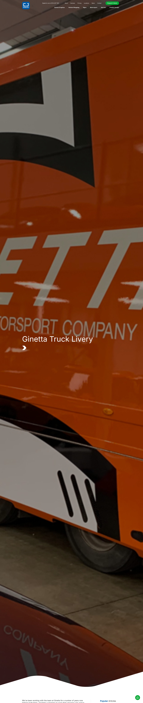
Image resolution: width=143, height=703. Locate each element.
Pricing (79, 3)
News (93, 3)
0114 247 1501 (55, 3)
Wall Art (103, 7)
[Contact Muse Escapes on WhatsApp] (137, 697)
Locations (86, 3)
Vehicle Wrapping (73, 7)
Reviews (72, 3)
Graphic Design (114, 7)
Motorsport (93, 7)
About (66, 3)
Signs (84, 7)
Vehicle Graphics (59, 7)
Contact (99, 3)
